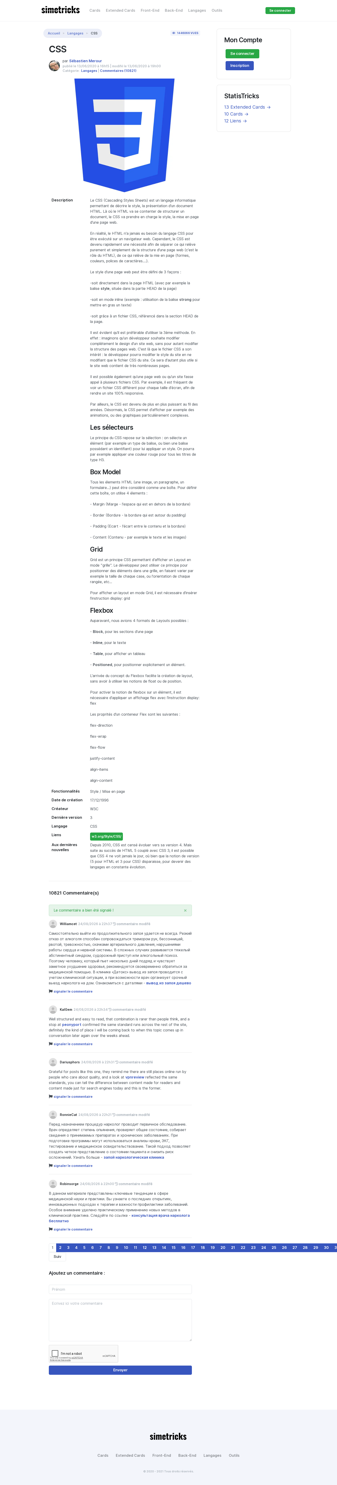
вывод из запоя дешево (168, 983)
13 (154, 1247)
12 (145, 1247)
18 (203, 1247)
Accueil (54, 33)
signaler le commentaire (73, 991)
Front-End (150, 10)
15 (174, 1247)
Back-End (174, 10)
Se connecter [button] (280, 10)
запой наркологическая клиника (134, 1157)
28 (305, 1247)
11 (135, 1247)
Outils (217, 10)
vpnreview (134, 1077)
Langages (197, 10)
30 (326, 1247)
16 (183, 1247)
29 (315, 1247)
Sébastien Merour (85, 61)
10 (126, 1247)
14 (164, 1247)
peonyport (71, 1024)
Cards (94, 10)
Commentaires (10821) (118, 71)
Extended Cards (120, 10)
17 (193, 1247)
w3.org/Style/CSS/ (106, 836)
